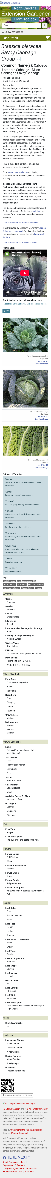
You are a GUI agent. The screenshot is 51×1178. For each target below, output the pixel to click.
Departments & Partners (14, 1165)
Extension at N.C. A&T (12, 1171)
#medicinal (22, 584)
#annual (38, 588)
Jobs (23, 1162)
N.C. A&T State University (36, 1109)
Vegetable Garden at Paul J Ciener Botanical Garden (25, 304)
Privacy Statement (19, 1133)
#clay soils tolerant (35, 584)
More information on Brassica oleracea (20, 222)
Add (7, 311)
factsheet (36, 211)
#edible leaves (9, 581)
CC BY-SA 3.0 (43, 361)
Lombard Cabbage (15, 70)
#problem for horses (11, 588)
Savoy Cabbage (28, 73)
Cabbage (40, 65)
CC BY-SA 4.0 (43, 465)
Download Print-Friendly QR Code (18, 1095)
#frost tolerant (9, 584)
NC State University (11, 1109)
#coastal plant (27, 588)
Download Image (41, 364)
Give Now (29, 1171)
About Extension (10, 1162)
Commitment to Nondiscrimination (26, 1130)
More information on (20, 242)
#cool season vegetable (26, 581)
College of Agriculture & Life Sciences (20, 1168)
